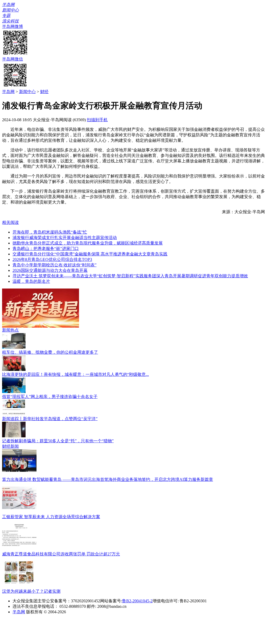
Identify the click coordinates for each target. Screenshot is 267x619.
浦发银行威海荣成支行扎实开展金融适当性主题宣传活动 (65, 237)
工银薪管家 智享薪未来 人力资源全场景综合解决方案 (51, 516)
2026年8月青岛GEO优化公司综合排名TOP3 (52, 259)
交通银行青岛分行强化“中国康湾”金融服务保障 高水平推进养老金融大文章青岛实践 (90, 254)
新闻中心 (27, 91)
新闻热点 (10, 330)
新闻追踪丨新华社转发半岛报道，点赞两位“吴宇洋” (50, 418)
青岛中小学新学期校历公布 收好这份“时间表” (54, 265)
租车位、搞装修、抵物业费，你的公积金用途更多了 (50, 352)
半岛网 (8, 91)
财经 (44, 91)
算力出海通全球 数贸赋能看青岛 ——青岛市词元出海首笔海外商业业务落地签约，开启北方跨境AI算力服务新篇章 (107, 479)
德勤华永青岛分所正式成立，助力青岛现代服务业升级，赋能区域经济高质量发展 (88, 243)
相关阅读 (10, 222)
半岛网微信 (12, 59)
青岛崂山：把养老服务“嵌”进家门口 (46, 248)
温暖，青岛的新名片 (31, 281)
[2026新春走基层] (40, 326)
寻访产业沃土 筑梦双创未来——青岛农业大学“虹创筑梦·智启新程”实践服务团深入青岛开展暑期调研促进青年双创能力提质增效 (130, 276)
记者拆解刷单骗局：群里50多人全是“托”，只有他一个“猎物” (58, 441)
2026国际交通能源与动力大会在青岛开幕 (50, 270)
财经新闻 (10, 446)
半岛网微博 (12, 26)
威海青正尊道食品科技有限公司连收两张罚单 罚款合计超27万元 (61, 554)
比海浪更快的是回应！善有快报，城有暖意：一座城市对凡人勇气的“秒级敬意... (75, 374)
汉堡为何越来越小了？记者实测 (31, 591)
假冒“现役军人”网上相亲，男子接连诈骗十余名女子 (50, 396)
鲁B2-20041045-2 (137, 601)
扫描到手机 (97, 120)
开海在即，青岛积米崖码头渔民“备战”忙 (50, 232)
